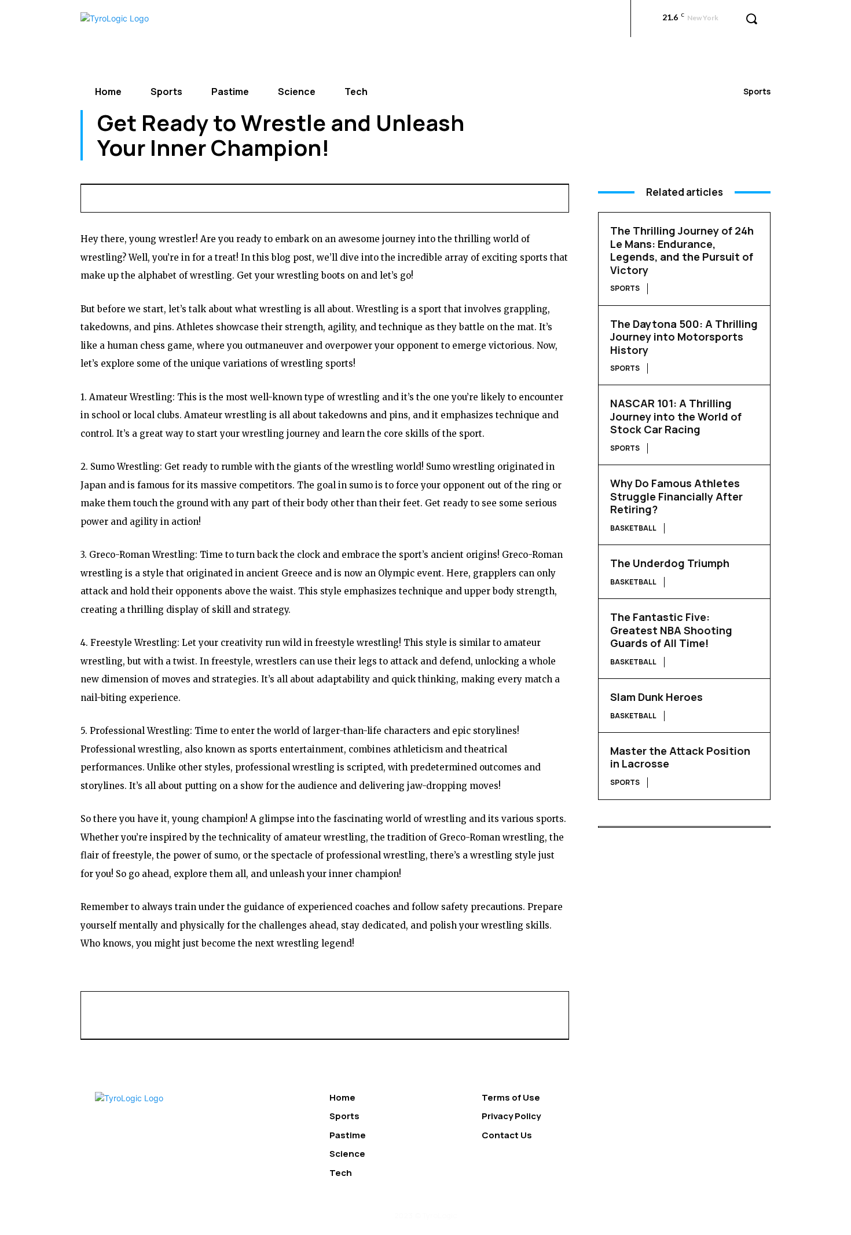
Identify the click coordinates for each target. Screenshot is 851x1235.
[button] (751, 18)
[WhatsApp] (430, 196)
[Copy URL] (537, 196)
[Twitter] (377, 196)
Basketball (633, 528)
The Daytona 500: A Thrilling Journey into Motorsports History (684, 337)
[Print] (484, 196)
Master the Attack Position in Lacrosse (680, 757)
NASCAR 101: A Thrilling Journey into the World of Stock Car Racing (676, 416)
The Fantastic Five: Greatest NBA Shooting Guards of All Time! (671, 630)
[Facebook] (350, 196)
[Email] (457, 196)
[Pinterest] (404, 196)
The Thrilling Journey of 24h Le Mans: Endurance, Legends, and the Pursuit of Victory (682, 250)
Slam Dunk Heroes (656, 697)
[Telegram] (510, 196)
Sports (757, 91)
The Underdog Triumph (669, 563)
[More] (564, 196)
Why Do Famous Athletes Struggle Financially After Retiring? (676, 496)
